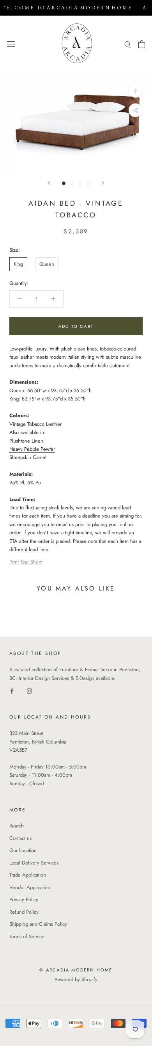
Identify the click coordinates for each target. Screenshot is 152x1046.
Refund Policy (24, 912)
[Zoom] (135, 91)
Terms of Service (26, 936)
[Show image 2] (72, 183)
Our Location (23, 850)
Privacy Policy (23, 899)
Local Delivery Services (33, 862)
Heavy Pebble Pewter (32, 449)
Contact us (20, 838)
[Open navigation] (11, 44)
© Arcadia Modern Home (75, 970)
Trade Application (27, 875)
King (18, 264)
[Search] (127, 44)
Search (16, 825)
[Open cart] (141, 44)
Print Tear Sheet (25, 562)
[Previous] (49, 183)
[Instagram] (29, 691)
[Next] (103, 183)
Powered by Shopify (76, 979)
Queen (46, 264)
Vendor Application (29, 887)
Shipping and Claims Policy (38, 924)
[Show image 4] (88, 183)
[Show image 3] (80, 183)
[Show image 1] (63, 183)
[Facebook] (11, 691)
